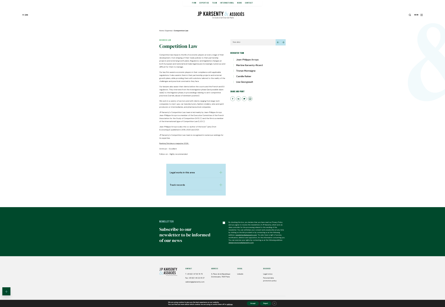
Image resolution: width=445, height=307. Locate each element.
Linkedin (240, 274)
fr (23, 15)
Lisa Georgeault (244, 81)
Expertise (204, 3)
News (239, 3)
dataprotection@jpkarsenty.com (241, 243)
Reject (265, 303)
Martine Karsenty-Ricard (249, 65)
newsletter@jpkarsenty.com (246, 235)
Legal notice (267, 274)
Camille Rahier (243, 76)
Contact (249, 3)
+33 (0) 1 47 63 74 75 (195, 274)
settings (230, 304)
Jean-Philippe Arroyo (247, 59)
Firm (194, 3)
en (27, 15)
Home (161, 31)
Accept (252, 303)
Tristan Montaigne (246, 70)
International (227, 3)
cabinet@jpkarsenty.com (194, 282)
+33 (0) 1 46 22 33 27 (196, 278)
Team (214, 3)
